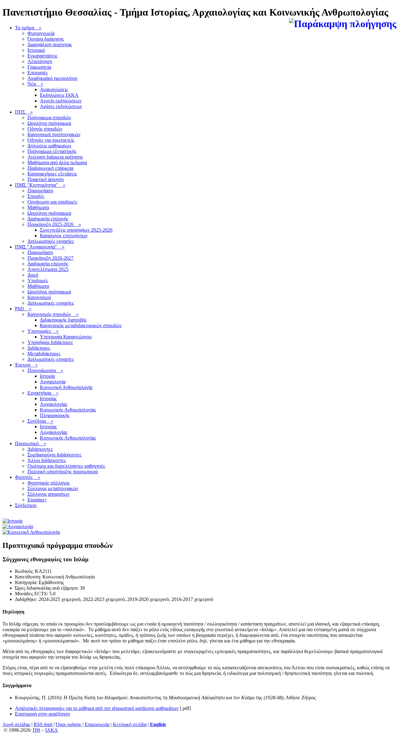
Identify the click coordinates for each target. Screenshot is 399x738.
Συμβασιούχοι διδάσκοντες (54, 454)
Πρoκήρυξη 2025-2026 (54, 224)
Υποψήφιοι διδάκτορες (50, 342)
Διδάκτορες (38, 348)
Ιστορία (47, 376)
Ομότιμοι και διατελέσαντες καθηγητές (66, 466)
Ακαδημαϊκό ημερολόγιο (52, 78)
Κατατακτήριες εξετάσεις (52, 173)
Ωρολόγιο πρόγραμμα (49, 123)
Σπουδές (35, 196)
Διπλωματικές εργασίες (50, 241)
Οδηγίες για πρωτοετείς (50, 140)
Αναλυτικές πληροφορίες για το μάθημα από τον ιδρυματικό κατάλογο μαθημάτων (97, 708)
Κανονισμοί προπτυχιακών (53, 134)
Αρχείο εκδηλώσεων (61, 100)
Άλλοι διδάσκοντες (46, 460)
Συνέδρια (40, 421)
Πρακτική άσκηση (45, 179)
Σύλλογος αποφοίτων (48, 494)
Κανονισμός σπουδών (53, 314)
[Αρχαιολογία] (17, 526)
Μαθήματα (38, 207)
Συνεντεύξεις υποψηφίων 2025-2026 (76, 230)
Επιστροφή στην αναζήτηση (42, 713)
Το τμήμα (28, 27)
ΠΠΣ (24, 112)
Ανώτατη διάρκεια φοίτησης (55, 157)
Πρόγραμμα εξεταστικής (51, 151)
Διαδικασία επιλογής (47, 218)
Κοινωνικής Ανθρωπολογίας (68, 409)
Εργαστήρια (43, 393)
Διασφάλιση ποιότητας (49, 44)
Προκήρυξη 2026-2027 (50, 258)
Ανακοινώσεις (54, 89)
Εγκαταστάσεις (42, 55)
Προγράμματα (45, 370)
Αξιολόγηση (39, 61)
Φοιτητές (27, 477)
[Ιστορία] (12, 521)
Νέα (35, 83)
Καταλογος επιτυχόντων (64, 235)
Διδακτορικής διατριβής (63, 319)
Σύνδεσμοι (25, 505)
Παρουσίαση (40, 190)
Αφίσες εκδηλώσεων (61, 106)
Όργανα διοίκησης (45, 39)
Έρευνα (26, 364)
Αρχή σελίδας (16, 724)
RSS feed (43, 724)
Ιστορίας (48, 398)
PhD (23, 308)
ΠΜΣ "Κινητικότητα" (40, 185)
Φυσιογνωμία (41, 33)
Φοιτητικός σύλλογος (48, 482)
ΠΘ (36, 730)
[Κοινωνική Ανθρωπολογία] (31, 532)
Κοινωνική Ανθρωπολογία (66, 387)
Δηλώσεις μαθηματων (49, 145)
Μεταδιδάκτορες (43, 353)
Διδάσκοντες (40, 449)
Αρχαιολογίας (53, 404)
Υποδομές (37, 280)
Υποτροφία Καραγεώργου (66, 336)
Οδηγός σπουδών (44, 128)
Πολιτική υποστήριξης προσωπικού (62, 471)
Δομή (32, 275)
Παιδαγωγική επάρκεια (50, 168)
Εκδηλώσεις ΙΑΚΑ (59, 95)
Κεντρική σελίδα (130, 724)
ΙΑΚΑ (51, 730)
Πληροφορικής (55, 415)
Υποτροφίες (43, 331)
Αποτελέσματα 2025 (48, 269)
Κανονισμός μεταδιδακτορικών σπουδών (81, 325)
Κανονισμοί (39, 297)
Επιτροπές (37, 72)
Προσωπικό (30, 443)
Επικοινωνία (97, 724)
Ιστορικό (36, 50)
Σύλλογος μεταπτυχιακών (52, 488)
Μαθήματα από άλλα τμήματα (57, 162)
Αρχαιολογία (52, 381)
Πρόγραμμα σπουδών (49, 117)
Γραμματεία (39, 67)
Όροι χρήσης (68, 724)
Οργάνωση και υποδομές (52, 201)
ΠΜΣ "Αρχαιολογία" (40, 246)
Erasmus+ (37, 499)
